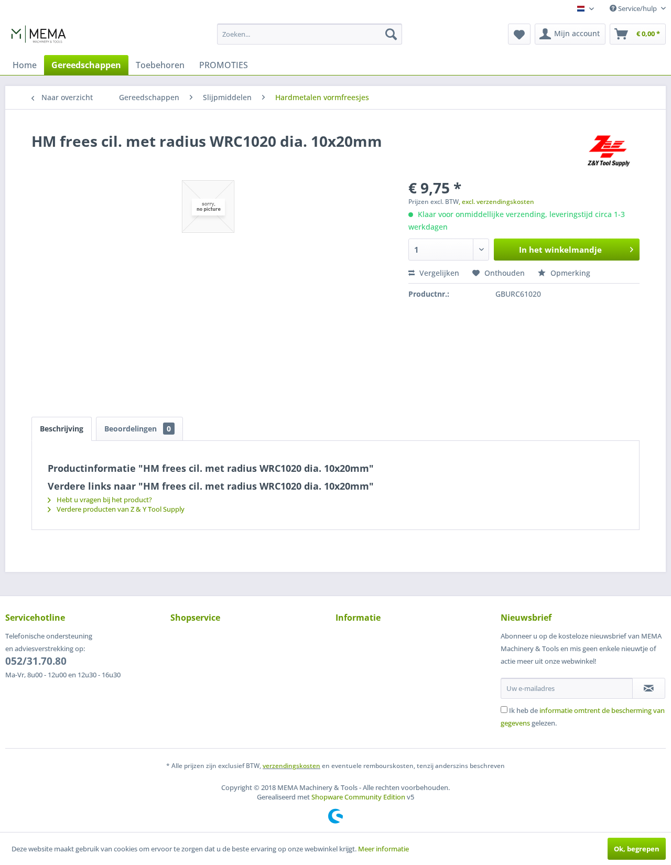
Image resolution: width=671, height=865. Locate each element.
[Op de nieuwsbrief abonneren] (648, 688)
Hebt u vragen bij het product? (103, 499)
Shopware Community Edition (358, 797)
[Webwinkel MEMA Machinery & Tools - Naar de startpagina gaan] (38, 37)
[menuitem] (309, 34)
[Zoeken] (391, 34)
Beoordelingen (137, 429)
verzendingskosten (291, 765)
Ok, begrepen (636, 848)
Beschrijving (61, 429)
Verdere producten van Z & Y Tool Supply (120, 509)
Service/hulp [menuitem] (637, 8)
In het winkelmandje (560, 249)
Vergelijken (438, 273)
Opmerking (569, 273)
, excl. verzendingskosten (496, 201)
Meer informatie (383, 848)
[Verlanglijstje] (519, 34)
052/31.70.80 (36, 661)
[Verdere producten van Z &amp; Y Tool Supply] (608, 151)
